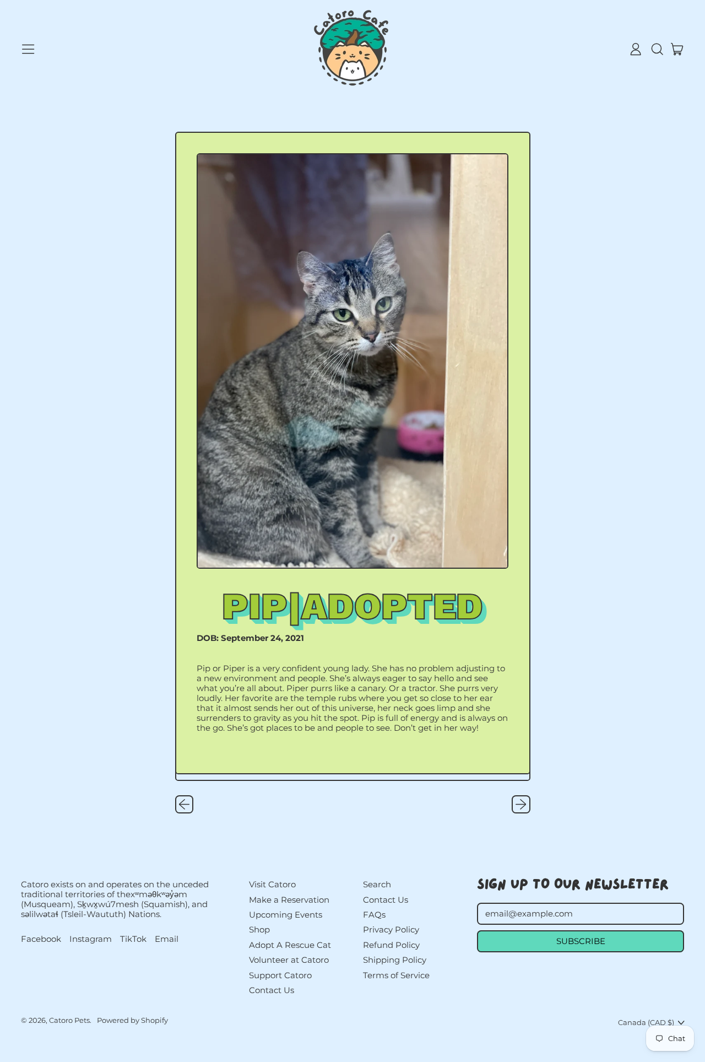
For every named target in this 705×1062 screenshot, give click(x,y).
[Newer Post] (521, 804)
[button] (656, 49)
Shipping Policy (394, 960)
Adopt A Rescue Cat (290, 945)
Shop (259, 929)
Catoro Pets (69, 1020)
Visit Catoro (272, 884)
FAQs (374, 914)
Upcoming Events (285, 914)
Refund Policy (391, 945)
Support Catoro (280, 975)
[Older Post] (184, 804)
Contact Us (271, 990)
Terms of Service (396, 975)
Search (377, 884)
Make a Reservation (289, 899)
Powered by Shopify (132, 1020)
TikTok (133, 939)
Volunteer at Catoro (289, 960)
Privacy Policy (391, 929)
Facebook (41, 939)
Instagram (90, 939)
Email (166, 939)
